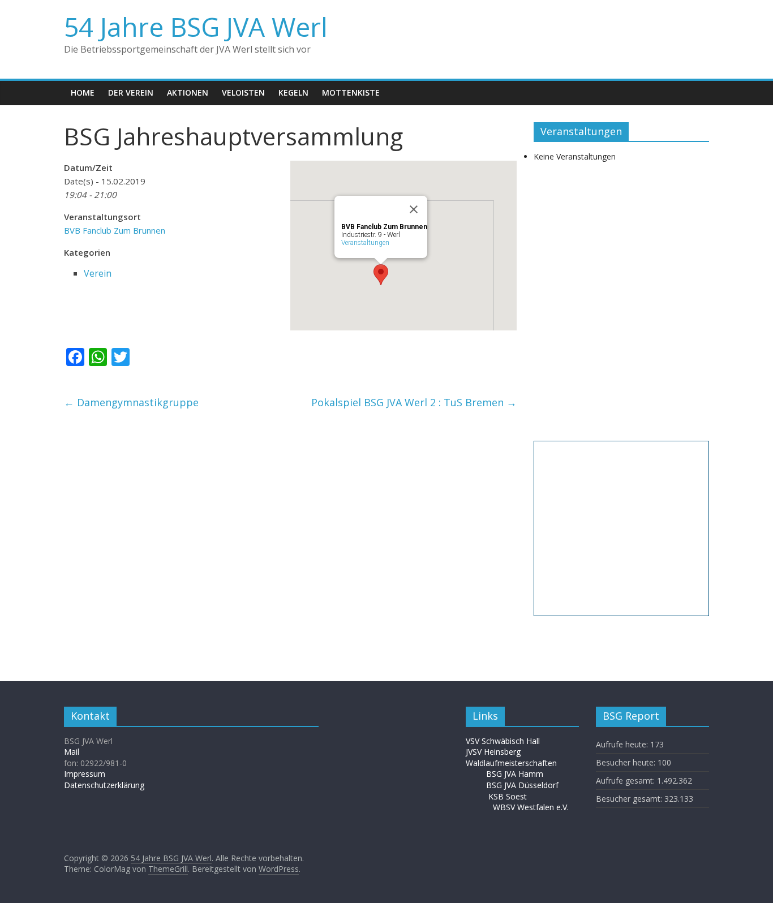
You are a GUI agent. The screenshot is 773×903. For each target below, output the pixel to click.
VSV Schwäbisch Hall (503, 741)
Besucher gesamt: (630, 798)
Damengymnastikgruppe (131, 402)
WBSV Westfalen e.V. (531, 807)
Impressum (84, 773)
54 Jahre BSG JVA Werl (196, 26)
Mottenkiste (351, 92)
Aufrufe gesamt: (626, 780)
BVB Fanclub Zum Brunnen (114, 230)
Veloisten (243, 92)
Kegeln (293, 92)
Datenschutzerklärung (104, 785)
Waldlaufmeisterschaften (517, 763)
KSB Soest (507, 796)
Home (83, 92)
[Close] (413, 209)
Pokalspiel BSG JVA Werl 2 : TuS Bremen (414, 402)
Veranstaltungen (365, 243)
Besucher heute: (627, 762)
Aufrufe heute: (623, 744)
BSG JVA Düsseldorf (522, 785)
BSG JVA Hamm (516, 773)
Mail (71, 751)
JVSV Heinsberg (493, 751)
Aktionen (187, 92)
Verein (97, 273)
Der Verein (130, 92)
